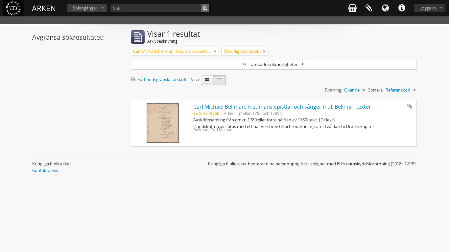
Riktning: (333, 90)
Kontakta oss (45, 170)
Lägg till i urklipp (410, 106)
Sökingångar (85, 8)
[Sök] (205, 8)
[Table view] (219, 80)
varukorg (352, 8)
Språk (385, 8)
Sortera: (376, 90)
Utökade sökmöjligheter (273, 64)
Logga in (427, 8)
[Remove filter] (215, 51)
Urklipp (369, 8)
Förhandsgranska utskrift (161, 79)
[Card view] (207, 80)
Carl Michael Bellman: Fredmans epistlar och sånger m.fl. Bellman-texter (282, 106)
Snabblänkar (401, 8)
